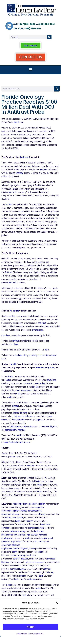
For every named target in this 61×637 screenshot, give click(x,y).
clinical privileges (19, 419)
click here (14, 344)
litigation (15, 406)
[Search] (49, 37)
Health (16, 122)
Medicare (15, 426)
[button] (56, 602)
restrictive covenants (14, 517)
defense (23, 412)
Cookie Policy (21, 633)
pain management (24, 390)
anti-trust (42, 323)
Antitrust (24, 157)
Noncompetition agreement (25, 504)
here (47, 349)
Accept (30, 626)
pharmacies (40, 383)
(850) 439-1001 (46, 24)
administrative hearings (15, 430)
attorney (19, 173)
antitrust (29, 166)
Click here (5, 335)
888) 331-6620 (33, 28)
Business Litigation (45, 367)
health (7, 380)
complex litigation (36, 528)
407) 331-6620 (27, 24)
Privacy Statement (36, 633)
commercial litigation (48, 426)
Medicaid (28, 426)
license (16, 412)
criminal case (37, 329)
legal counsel (32, 534)
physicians (51, 380)
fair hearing (19, 416)
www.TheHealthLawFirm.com (17, 442)
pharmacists (28, 383)
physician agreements (36, 562)
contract (17, 548)
